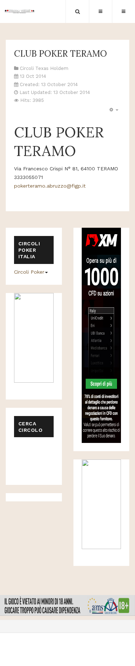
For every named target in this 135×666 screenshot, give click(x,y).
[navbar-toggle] (123, 11)
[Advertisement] (50, 457)
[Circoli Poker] (19, 11)
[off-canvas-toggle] (100, 11)
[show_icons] (113, 110)
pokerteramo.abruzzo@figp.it (50, 186)
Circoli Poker (29, 272)
